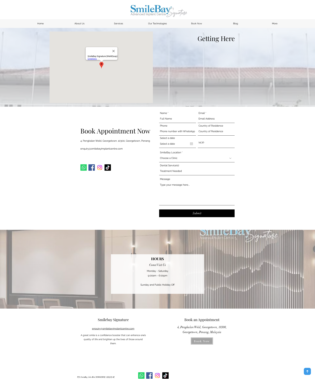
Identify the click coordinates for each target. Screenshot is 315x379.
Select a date (167, 138)
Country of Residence (211, 126)
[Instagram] (99, 167)
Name (163, 113)
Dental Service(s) (169, 165)
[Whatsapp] (83, 167)
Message (165, 179)
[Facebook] (91, 167)
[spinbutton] (216, 142)
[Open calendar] (191, 143)
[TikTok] (108, 167)
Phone (163, 126)
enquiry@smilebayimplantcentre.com (101, 148)
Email (202, 113)
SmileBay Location (170, 152)
